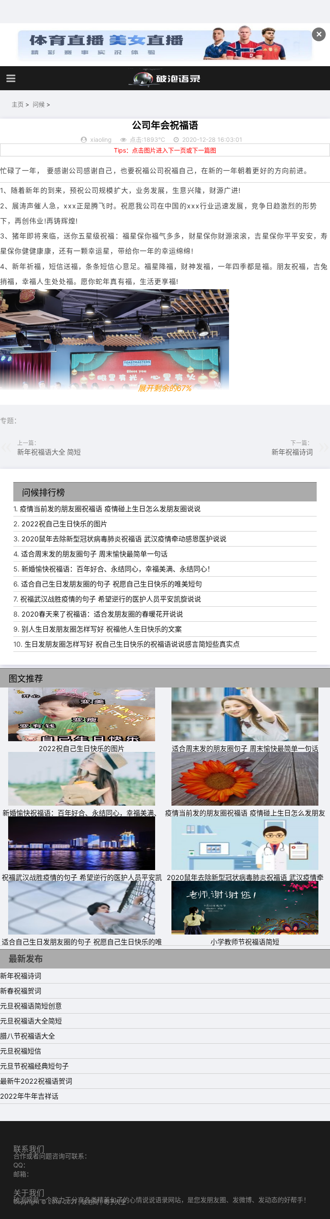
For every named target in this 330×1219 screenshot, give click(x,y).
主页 (18, 104)
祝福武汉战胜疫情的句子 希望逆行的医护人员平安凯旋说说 (110, 599)
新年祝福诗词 (292, 452)
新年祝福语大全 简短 (49, 452)
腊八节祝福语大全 (27, 1036)
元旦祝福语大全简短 (31, 1021)
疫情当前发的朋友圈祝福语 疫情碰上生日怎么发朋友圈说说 (110, 508)
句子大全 (115, 1201)
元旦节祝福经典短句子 (34, 1066)
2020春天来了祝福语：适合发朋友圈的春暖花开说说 (102, 614)
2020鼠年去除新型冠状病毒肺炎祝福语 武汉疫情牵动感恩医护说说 (123, 539)
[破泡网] (165, 78)
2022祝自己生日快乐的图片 (64, 523)
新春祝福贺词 (20, 991)
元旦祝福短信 (20, 1051)
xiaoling (101, 139)
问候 (39, 104)
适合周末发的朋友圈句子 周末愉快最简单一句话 (94, 554)
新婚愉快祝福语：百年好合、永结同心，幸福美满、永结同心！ (117, 569)
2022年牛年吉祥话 (29, 1096)
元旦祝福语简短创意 (31, 1006)
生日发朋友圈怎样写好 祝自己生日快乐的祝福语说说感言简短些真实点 (132, 644)
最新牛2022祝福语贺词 (36, 1081)
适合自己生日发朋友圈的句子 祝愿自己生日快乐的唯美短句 (111, 584)
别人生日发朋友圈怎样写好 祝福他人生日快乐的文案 (101, 629)
